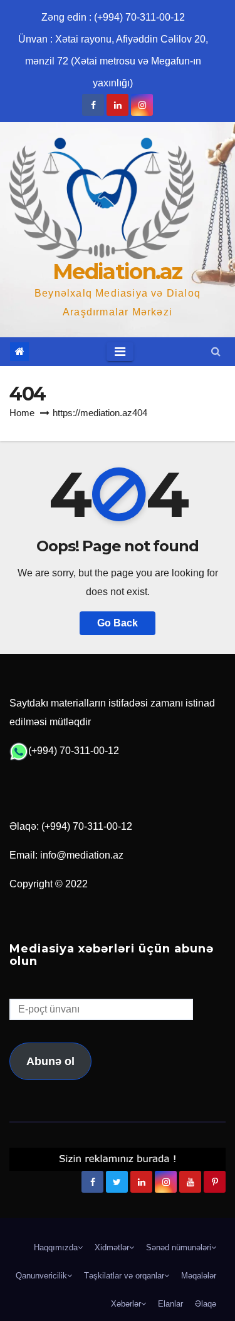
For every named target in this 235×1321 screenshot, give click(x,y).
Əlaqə (205, 1303)
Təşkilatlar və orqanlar (124, 1275)
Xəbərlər (126, 1303)
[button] (216, 351)
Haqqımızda (56, 1247)
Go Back (117, 623)
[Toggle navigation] (120, 351)
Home (21, 412)
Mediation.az (117, 271)
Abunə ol (50, 1061)
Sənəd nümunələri (178, 1247)
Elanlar (170, 1303)
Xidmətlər (112, 1247)
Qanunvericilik (41, 1275)
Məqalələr (198, 1275)
